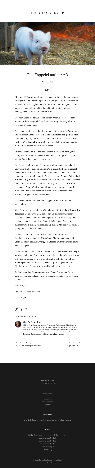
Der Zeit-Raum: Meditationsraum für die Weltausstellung (47, 420)
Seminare (47, 405)
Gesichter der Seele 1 (47, 438)
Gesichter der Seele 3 (47, 444)
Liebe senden (47, 402)
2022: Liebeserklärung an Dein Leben (28, 344)
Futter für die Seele (30, 316)
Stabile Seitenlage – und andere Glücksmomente (48, 435)
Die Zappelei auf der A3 (64, 344)
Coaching (47, 399)
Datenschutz (50, 463)
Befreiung (47, 450)
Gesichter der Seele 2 (47, 441)
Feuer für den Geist (47, 383)
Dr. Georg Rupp (47, 13)
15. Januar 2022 (47, 82)
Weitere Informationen (56, 334)
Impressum (44, 463)
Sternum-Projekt (47, 447)
